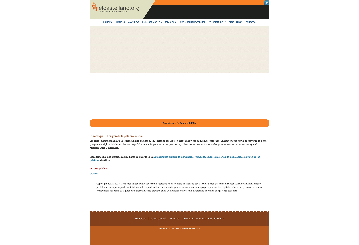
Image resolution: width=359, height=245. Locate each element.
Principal (108, 22)
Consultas (133, 22)
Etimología (170, 22)
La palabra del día (152, 22)
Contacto (251, 22)
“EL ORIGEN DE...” (217, 22)
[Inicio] (123, 9)
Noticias (120, 22)
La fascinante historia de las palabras (173, 156)
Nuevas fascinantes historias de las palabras (218, 156)
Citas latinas (235, 22)
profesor (94, 173)
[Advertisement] (179, 49)
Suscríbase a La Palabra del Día (179, 123)
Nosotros (174, 218)
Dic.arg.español (158, 218)
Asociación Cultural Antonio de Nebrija (203, 218)
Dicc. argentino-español (192, 22)
